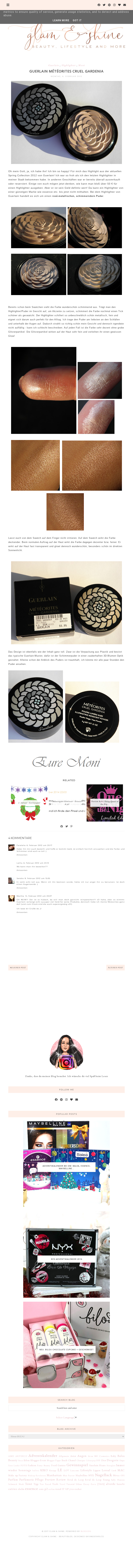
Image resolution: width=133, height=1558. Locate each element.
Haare (102, 1465)
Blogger (86, 1531)
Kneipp (52, 1470)
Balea (121, 1456)
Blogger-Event (38, 1460)
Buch (64, 1460)
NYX (91, 1475)
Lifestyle (86, 1470)
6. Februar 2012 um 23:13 (36, 863)
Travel (62, 1484)
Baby (113, 1456)
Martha (20, 896)
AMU (11, 1456)
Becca (20, 1460)
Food (54, 1465)
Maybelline (82, 1475)
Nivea (116, 1475)
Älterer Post (115, 967)
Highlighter (69, 65)
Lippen (96, 1470)
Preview (50, 1479)
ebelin (21, 1489)
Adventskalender (42, 1455)
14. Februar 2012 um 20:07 (38, 896)
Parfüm (13, 1479)
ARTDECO (21, 1456)
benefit (121, 1484)
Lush (114, 1470)
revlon (51, 1489)
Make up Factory (17, 1475)
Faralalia (21, 845)
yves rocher (75, 1489)
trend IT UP (62, 1489)
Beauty (12, 1460)
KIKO (44, 1470)
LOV (66, 1470)
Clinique (81, 1460)
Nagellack (103, 1474)
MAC (121, 1470)
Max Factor (69, 1475)
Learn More (61, 20)
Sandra (20, 878)
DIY (98, 1460)
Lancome (74, 1470)
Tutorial (70, 1484)
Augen (82, 1456)
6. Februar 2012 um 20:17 (39, 845)
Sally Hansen (118, 1479)
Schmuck (12, 1484)
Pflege (39, 1479)
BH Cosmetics (101, 1456)
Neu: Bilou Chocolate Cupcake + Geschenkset (66, 1349)
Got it (77, 20)
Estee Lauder (14, 1465)
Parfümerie (26, 1479)
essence (31, 1488)
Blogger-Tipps (54, 1460)
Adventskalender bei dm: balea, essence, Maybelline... (66, 1167)
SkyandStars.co (95, 1536)
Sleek (21, 1484)
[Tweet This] (67, 826)
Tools (55, 1484)
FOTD (24, 1465)
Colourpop (91, 1460)
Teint (28, 1484)
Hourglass (111, 1465)
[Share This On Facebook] (62, 826)
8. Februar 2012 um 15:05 (37, 878)
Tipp (36, 1484)
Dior (103, 1460)
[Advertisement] (66, 998)
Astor (73, 1456)
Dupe (122, 1460)
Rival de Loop (75, 1479)
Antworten (22, 855)
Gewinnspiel (77, 1464)
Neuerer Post (18, 967)
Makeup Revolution (37, 1475)
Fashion (32, 1465)
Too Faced (45, 1484)
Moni (81, 65)
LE (59, 1469)
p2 (46, 1489)
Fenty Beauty (43, 1465)
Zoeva (93, 1484)
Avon (90, 1456)
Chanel (72, 1460)
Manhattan (54, 1475)
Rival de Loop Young (97, 1479)
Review (61, 1479)
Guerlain (54, 65)
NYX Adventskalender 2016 (66, 1259)
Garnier (61, 1465)
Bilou (27, 1460)
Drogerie (113, 1460)
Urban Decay (82, 1484)
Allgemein (64, 1456)
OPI (123, 1475)
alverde (111, 1484)
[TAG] (101, 1484)
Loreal (106, 1470)
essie (41, 1489)
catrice (12, 1489)
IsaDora (35, 1470)
